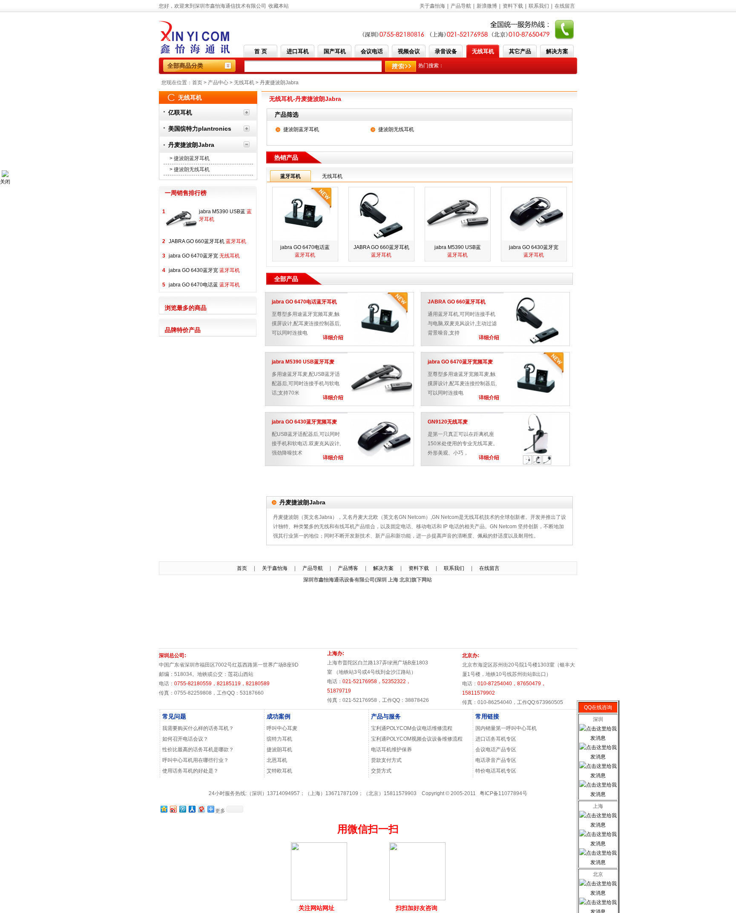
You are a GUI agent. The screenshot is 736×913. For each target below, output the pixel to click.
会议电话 (372, 51)
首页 (197, 83)
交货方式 (381, 771)
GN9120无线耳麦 (448, 422)
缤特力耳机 (279, 739)
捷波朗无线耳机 (396, 129)
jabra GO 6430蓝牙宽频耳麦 (304, 422)
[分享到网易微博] (201, 809)
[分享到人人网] (191, 809)
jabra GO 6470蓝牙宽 (204, 256)
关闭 (5, 182)
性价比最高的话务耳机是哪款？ (198, 750)
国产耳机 (335, 51)
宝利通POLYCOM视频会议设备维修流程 (417, 739)
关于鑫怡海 (432, 6)
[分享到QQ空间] (163, 809)
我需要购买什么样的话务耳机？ (198, 728)
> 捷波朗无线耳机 (190, 169)
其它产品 (520, 51)
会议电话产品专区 (495, 750)
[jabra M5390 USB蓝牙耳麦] (181, 232)
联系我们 (539, 6)
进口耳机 (298, 51)
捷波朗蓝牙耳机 (301, 129)
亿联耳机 (180, 112)
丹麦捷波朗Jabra (279, 83)
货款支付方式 (386, 760)
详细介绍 (333, 338)
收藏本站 (278, 6)
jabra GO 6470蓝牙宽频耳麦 (460, 362)
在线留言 (565, 6)
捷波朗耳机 (279, 750)
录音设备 (446, 51)
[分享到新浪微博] (173, 809)
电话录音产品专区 (495, 760)
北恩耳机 (277, 760)
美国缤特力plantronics (199, 128)
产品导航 (461, 6)
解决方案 (557, 51)
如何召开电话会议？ (185, 739)
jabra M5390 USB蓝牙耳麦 (303, 362)
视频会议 (409, 51)
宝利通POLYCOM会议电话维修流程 (411, 728)
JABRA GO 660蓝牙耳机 (207, 241)
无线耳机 (483, 51)
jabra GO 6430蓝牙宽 (204, 270)
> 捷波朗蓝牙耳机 (190, 158)
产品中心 (218, 83)
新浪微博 (487, 6)
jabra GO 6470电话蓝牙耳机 (304, 302)
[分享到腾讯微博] (182, 809)
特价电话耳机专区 (495, 771)
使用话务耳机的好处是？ (190, 771)
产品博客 (348, 568)
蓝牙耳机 (290, 176)
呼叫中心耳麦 (282, 728)
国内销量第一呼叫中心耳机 (506, 728)
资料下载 (513, 6)
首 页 (260, 51)
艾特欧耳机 (279, 771)
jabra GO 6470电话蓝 (204, 285)
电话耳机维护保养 (391, 750)
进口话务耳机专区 (495, 739)
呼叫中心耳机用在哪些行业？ (195, 760)
